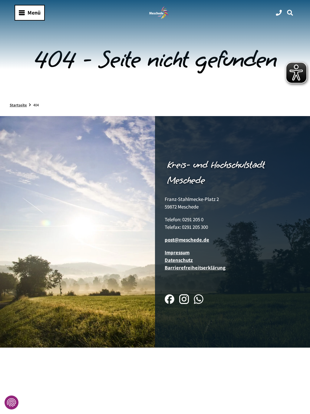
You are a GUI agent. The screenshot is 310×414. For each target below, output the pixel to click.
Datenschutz (179, 260)
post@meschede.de (187, 239)
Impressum (177, 252)
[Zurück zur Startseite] (159, 12)
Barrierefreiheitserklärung (195, 267)
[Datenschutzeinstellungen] (11, 402)
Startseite (18, 105)
